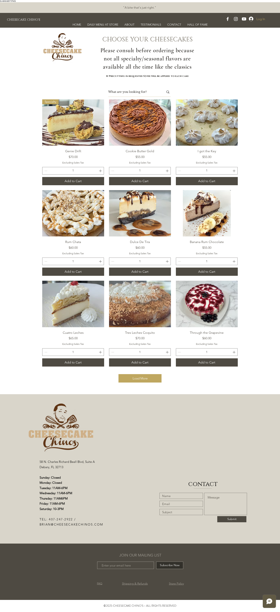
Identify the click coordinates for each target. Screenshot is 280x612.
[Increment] (100, 170)
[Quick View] (140, 122)
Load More (140, 378)
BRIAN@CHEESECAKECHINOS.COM (71, 524)
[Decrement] (45, 170)
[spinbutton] (73, 170)
